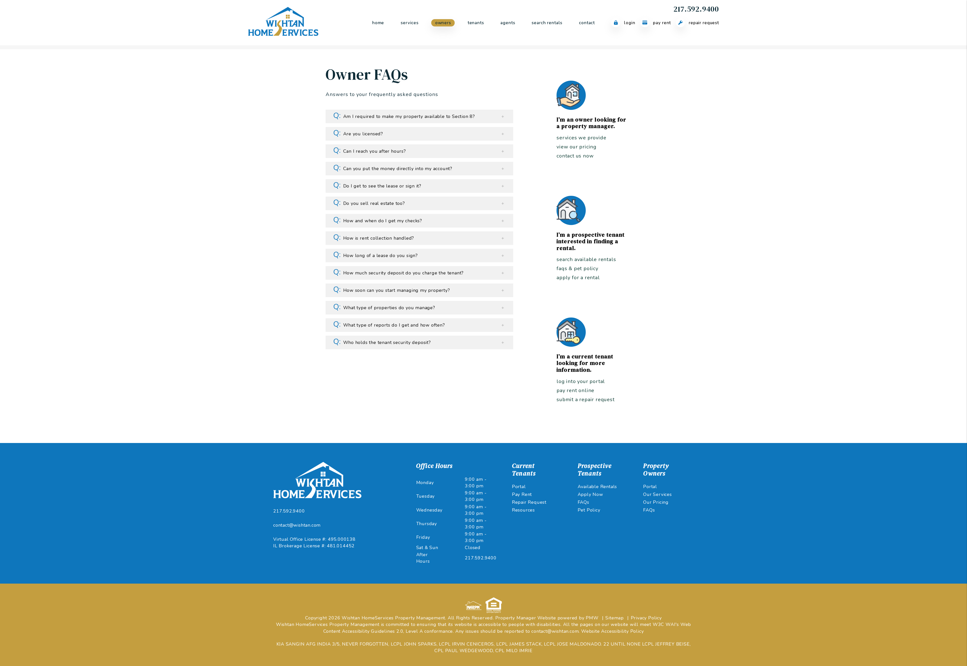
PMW (592, 618)
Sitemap (614, 618)
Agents (507, 23)
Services (410, 23)
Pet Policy (589, 510)
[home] (283, 22)
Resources (523, 510)
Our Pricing (656, 502)
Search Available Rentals (586, 259)
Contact (587, 23)
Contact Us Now (575, 155)
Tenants (476, 23)
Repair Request (703, 23)
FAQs (583, 502)
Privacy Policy (646, 618)
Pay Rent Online (575, 390)
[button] (419, 116)
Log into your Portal (581, 381)
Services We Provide (581, 137)
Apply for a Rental (578, 277)
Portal (519, 487)
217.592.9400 (696, 9)
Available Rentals (597, 487)
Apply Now (590, 494)
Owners (443, 23)
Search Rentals (547, 23)
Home (378, 23)
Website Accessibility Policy (612, 631)
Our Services (657, 494)
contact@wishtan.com (297, 525)
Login (629, 23)
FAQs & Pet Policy (577, 268)
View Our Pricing (577, 146)
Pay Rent (661, 23)
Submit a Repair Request (585, 399)
